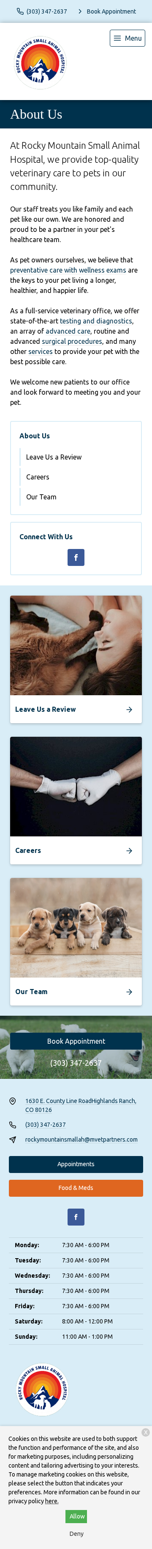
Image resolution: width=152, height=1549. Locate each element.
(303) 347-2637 (76, 1063)
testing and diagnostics (96, 321)
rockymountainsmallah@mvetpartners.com (81, 1139)
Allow (77, 1516)
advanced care (68, 331)
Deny (77, 1533)
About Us (34, 436)
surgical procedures (72, 341)
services (40, 351)
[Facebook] (76, 557)
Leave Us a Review (53, 457)
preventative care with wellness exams (68, 270)
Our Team (41, 497)
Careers (37, 477)
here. (52, 1501)
